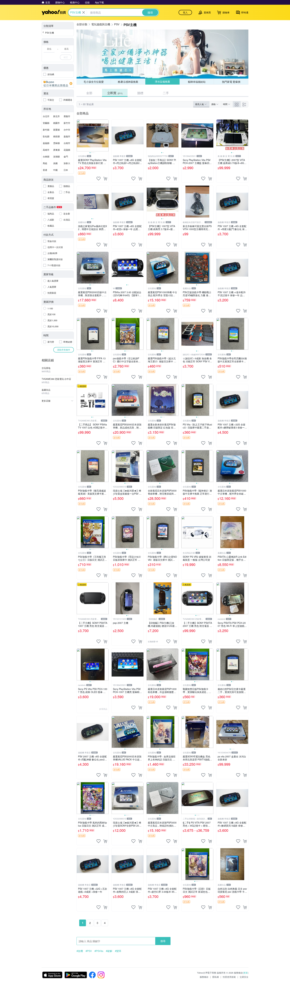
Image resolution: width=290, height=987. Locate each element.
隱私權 (215, 976)
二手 (166, 93)
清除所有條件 (63, 349)
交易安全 (244, 976)
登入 (185, 12)
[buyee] (58, 84)
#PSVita (98, 951)
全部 (89, 93)
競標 (140, 93)
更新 (245, 972)
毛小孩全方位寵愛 (94, 81)
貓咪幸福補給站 (197, 81)
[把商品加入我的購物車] (105, 179)
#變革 (118, 951)
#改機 (80, 951)
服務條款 (204, 976)
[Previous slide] (79, 135)
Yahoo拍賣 (54, 12)
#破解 (109, 951)
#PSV (89, 951)
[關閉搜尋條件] (84, 12)
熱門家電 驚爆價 (231, 81)
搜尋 (162, 941)
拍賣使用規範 (229, 976)
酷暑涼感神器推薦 (128, 81)
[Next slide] (106, 135)
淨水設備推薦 (162, 81)
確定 (66, 57)
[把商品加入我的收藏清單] (98, 179)
